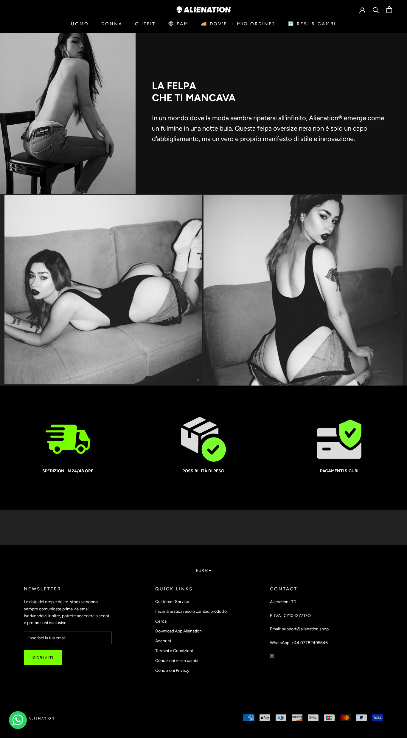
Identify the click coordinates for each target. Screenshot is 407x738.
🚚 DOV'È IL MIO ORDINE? (238, 24)
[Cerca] (376, 10)
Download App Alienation (178, 631)
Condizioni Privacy (172, 670)
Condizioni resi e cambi (176, 660)
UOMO (80, 24)
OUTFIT (145, 24)
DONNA (111, 24)
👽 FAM (178, 24)
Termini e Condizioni (174, 650)
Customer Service (172, 601)
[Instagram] (272, 655)
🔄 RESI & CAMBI (312, 24)
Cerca (161, 621)
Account (163, 640)
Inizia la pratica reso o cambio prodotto (191, 611)
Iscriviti (43, 658)
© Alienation (39, 718)
